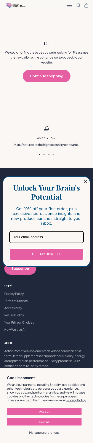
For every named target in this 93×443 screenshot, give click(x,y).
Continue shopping (46, 76)
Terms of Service (16, 301)
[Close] (85, 181)
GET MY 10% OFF (46, 254)
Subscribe (20, 268)
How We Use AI (14, 329)
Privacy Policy (76, 400)
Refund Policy (14, 315)
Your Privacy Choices (19, 322)
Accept (44, 411)
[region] (46, 136)
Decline (44, 422)
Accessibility (13, 308)
